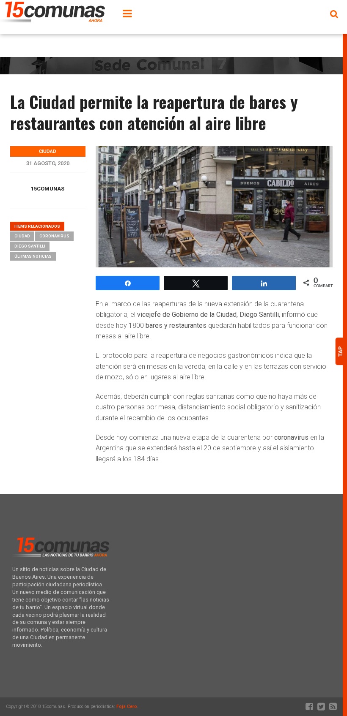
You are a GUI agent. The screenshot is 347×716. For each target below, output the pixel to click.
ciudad (22, 236)
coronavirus (54, 236)
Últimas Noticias (33, 256)
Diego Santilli (29, 246)
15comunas (47, 188)
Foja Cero (126, 706)
